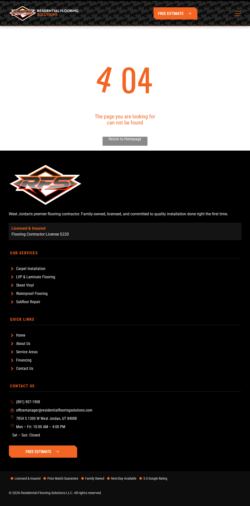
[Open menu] (238, 13)
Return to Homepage (125, 139)
